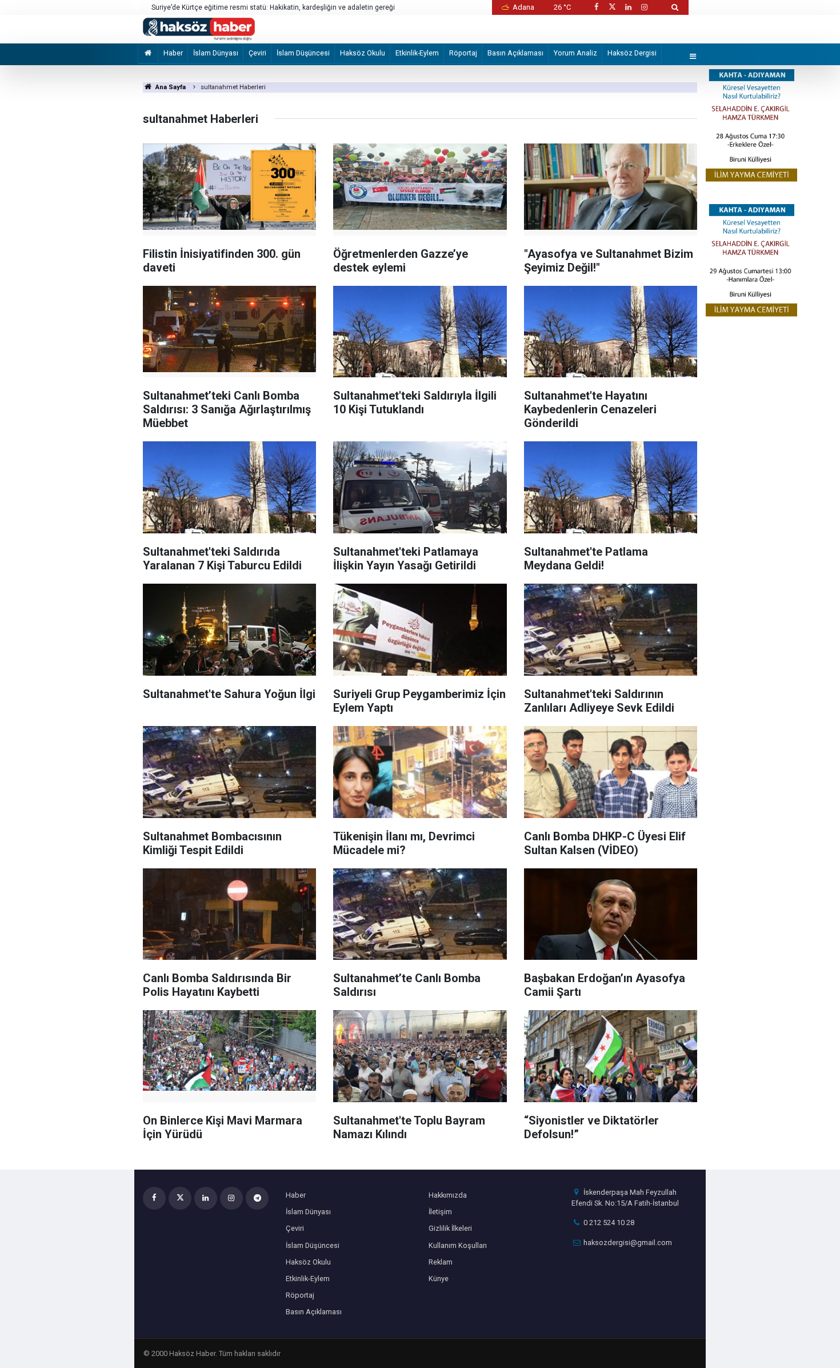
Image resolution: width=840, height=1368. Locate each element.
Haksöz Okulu (362, 53)
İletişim (440, 1211)
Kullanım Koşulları (458, 1245)
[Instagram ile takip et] (645, 7)
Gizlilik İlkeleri (450, 1228)
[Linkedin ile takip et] (628, 7)
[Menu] (693, 57)
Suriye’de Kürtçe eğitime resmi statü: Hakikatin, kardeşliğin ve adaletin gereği (273, 7)
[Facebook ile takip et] (596, 7)
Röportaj (463, 53)
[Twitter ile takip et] (612, 7)
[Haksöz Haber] (199, 28)
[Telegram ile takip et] (257, 1198)
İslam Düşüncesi (303, 53)
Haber (173, 53)
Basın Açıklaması (515, 53)
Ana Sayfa (170, 87)
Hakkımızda (448, 1195)
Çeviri (257, 53)
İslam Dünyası (215, 53)
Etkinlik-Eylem (417, 53)
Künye (439, 1278)
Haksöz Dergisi (632, 53)
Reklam (441, 1262)
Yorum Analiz (575, 53)
